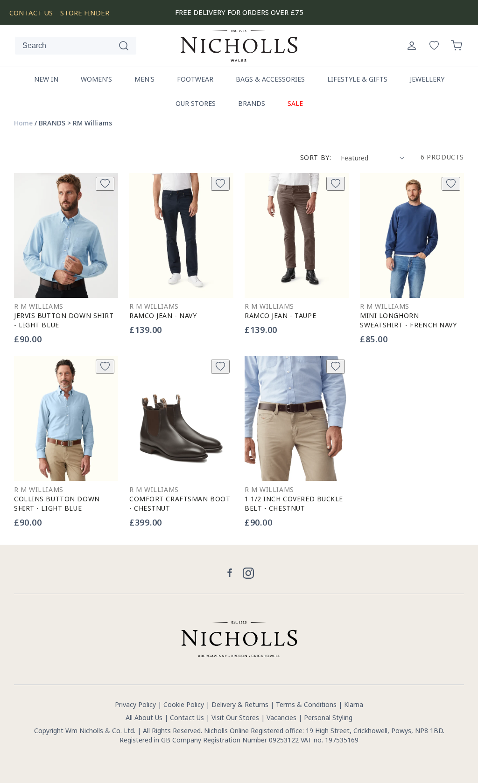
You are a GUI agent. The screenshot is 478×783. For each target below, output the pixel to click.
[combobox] (75, 45)
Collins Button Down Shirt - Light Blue (57, 503)
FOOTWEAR (195, 79)
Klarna (353, 704)
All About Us (144, 717)
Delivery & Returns (239, 704)
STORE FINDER (84, 12)
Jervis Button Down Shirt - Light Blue (63, 320)
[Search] (124, 45)
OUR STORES (196, 103)
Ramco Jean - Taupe (280, 315)
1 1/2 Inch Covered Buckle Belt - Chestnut (294, 503)
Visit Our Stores (235, 717)
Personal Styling (328, 717)
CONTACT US (31, 12)
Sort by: (315, 157)
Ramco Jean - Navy (163, 315)
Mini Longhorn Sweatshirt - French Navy (408, 320)
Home (23, 123)
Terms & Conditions (306, 704)
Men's (144, 79)
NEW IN (46, 79)
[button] (456, 45)
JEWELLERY (427, 79)
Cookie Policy (183, 704)
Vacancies (282, 717)
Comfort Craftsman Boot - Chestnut (179, 503)
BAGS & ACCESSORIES (270, 79)
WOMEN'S (96, 79)
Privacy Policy (135, 704)
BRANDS (251, 103)
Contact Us (187, 717)
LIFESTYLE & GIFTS (357, 79)
